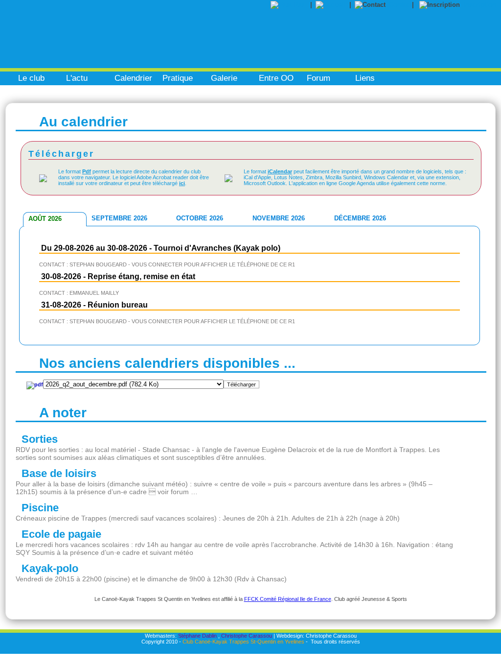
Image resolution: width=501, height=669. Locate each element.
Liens (365, 78)
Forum (318, 78)
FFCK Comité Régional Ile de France (287, 599)
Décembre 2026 (360, 218)
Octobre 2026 (199, 218)
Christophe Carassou (246, 636)
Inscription (479, 4)
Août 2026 (45, 218)
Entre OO (276, 78)
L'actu (77, 78)
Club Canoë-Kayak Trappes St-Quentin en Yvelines (243, 642)
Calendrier (133, 78)
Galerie (224, 78)
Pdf (86, 171)
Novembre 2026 (278, 218)
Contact (400, 4)
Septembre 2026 (119, 218)
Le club (31, 78)
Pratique (177, 78)
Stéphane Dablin (197, 636)
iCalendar (280, 171)
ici (182, 183)
